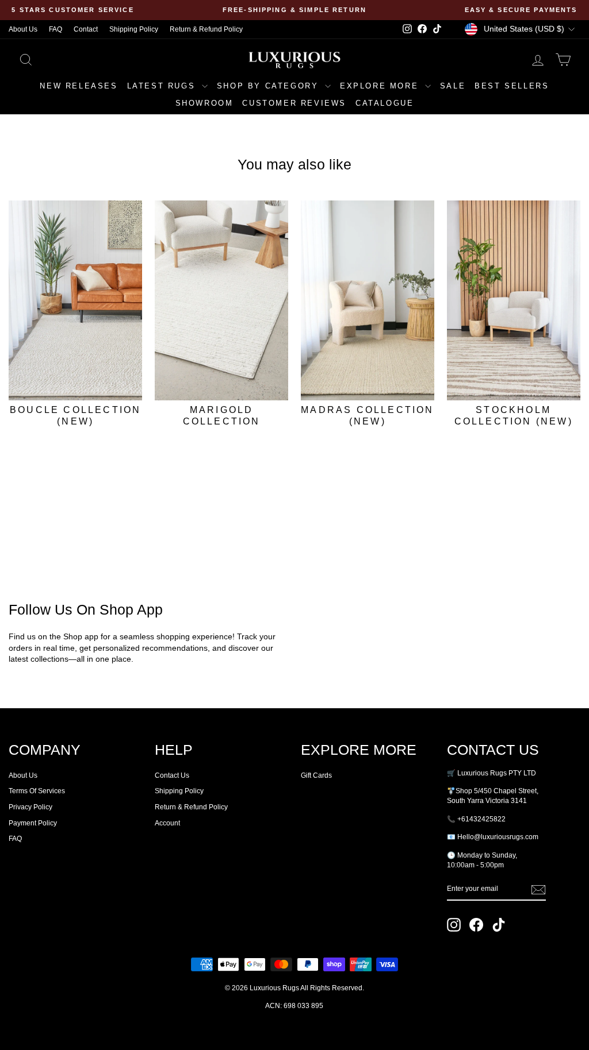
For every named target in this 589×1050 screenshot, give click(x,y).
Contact (86, 29)
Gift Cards (316, 775)
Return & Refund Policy (206, 29)
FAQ (55, 29)
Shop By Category (269, 86)
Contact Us (172, 775)
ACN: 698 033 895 (294, 1006)
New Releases (78, 86)
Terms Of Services (37, 791)
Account (167, 823)
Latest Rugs (163, 86)
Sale (452, 86)
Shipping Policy (133, 29)
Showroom (204, 103)
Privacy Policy (30, 807)
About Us (23, 29)
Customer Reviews (294, 103)
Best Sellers (512, 86)
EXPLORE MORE (381, 86)
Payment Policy (33, 823)
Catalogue (384, 103)
